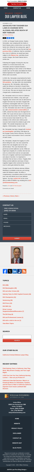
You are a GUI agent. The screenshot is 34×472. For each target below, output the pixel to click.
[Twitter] (10, 271)
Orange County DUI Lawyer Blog (17, 15)
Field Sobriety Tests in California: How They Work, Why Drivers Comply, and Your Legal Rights (16, 370)
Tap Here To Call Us (17, 4)
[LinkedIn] (14, 271)
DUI (9, 185)
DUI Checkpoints (9, 297)
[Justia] (19, 271)
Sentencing (7, 300)
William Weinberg (23, 465)
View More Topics (8, 323)
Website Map (17, 443)
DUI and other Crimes (11, 291)
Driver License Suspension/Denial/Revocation (13, 310)
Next (17, 196)
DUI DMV (7, 306)
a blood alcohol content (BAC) (17, 110)
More (28, 8)
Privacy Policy (17, 428)
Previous (6, 196)
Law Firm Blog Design (16, 469)
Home (6, 8)
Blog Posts (17, 448)
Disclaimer (17, 433)
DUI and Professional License (13, 317)
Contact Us (17, 8)
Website (17, 423)
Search (17, 340)
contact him (17, 178)
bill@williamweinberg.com (17, 412)
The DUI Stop (8, 314)
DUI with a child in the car (12, 320)
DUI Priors (7, 303)
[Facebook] (5, 271)
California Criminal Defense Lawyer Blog (15, 355)
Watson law (14, 55)
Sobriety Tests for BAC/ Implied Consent (17, 294)
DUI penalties (7, 82)
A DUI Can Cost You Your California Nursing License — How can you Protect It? (16, 376)
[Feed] (24, 271)
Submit (17, 238)
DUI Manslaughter (17, 185)
